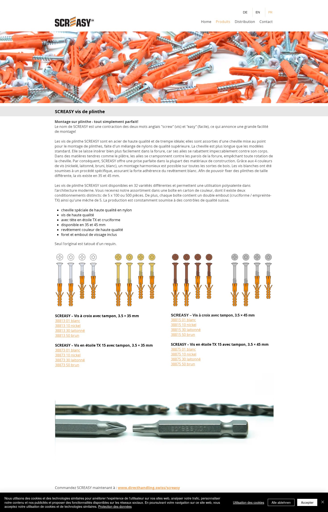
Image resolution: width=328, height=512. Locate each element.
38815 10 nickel (183, 324)
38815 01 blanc (183, 319)
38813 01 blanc (67, 320)
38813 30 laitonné (70, 330)
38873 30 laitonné (70, 360)
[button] (164, 425)
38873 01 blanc (67, 350)
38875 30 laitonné (186, 359)
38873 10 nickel (68, 355)
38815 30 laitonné (186, 329)
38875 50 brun (183, 364)
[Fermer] (322, 502)
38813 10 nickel (68, 325)
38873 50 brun (67, 364)
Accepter (307, 502)
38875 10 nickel (183, 354)
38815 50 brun (183, 334)
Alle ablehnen (281, 502)
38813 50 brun (67, 335)
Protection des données (115, 506)
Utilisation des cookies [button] (248, 502)
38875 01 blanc (183, 349)
